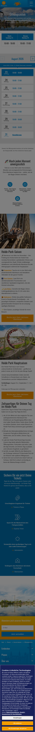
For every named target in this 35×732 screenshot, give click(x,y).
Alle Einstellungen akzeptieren (17, 728)
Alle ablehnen (17, 723)
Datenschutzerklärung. (12, 712)
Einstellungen (17, 718)
